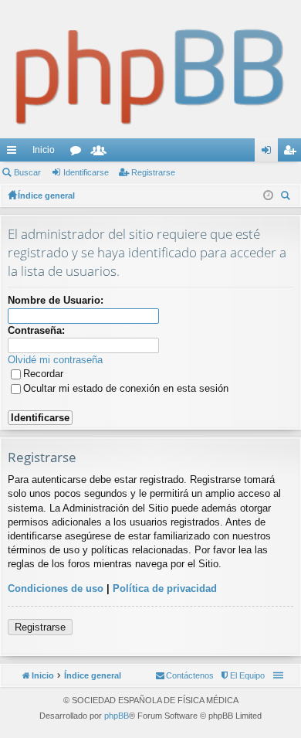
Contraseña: (36, 330)
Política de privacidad (165, 588)
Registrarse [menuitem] (292, 153)
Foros (78, 153)
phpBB (116, 715)
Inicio (43, 150)
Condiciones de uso (55, 588)
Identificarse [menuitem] (269, 153)
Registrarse (153, 172)
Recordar (43, 373)
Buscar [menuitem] (287, 197)
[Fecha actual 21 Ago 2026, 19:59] (268, 195)
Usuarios (101, 153)
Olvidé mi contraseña (55, 360)
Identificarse (86, 172)
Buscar (27, 172)
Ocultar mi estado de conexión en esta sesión (125, 388)
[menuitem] (242, 675)
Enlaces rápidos (14, 153)
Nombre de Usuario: (55, 300)
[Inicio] (150, 69)
